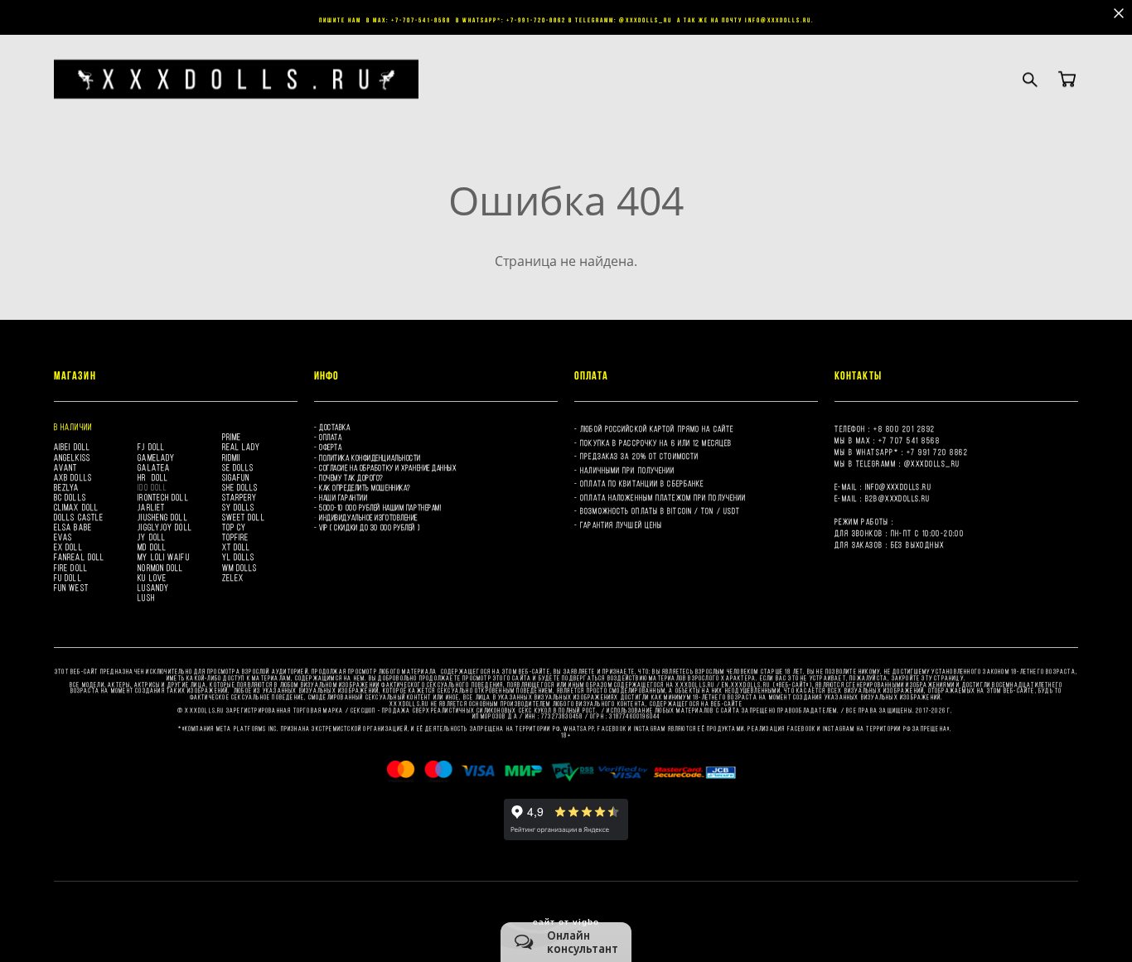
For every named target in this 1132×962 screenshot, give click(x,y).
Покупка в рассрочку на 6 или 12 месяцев (657, 442)
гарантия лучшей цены (621, 524)
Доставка (334, 427)
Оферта (330, 447)
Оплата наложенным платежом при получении (663, 497)
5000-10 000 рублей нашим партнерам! (380, 507)
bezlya (67, 487)
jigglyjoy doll (164, 527)
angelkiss (72, 457)
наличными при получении (627, 470)
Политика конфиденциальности (370, 457)
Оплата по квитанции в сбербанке (642, 483)
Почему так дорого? (351, 477)
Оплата (330, 437)
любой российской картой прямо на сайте (656, 428)
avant (66, 467)
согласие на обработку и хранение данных (387, 467)
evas (63, 537)
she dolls (240, 487)
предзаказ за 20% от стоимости (639, 456)
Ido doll (152, 487)
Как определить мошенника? (365, 487)
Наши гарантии (343, 497)
